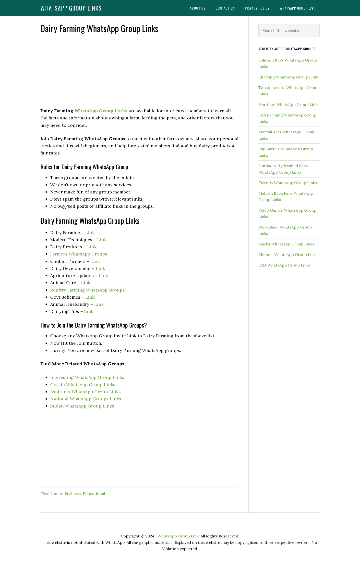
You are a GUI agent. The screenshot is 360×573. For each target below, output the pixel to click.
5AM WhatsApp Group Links (284, 265)
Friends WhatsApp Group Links (287, 182)
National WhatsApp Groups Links (85, 399)
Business (73, 493)
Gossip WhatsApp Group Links (82, 384)
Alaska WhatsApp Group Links (286, 244)
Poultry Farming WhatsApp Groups (87, 290)
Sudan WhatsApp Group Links (82, 406)
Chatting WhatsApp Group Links (288, 77)
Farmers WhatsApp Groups (78, 254)
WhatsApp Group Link (178, 536)
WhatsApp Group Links (71, 7)
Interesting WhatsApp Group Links (87, 377)
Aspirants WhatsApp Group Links (85, 392)
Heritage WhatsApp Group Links (288, 104)
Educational (94, 493)
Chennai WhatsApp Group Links (288, 254)
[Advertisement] (139, 71)
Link (90, 232)
